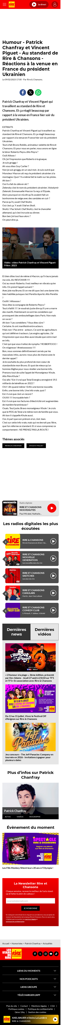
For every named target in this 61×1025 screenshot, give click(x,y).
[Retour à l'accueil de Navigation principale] (12, 4)
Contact (24, 1006)
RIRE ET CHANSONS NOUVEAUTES (30, 508)
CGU (52, 1006)
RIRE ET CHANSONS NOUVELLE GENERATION (33, 557)
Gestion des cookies (37, 1012)
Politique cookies (16, 1009)
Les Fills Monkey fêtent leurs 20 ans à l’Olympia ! (27, 867)
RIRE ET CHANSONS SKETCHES (33, 574)
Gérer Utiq (20, 1012)
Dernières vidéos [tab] (44, 632)
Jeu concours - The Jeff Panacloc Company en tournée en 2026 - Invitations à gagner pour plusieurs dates (29, 757)
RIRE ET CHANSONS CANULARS (33, 591)
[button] (30, 243)
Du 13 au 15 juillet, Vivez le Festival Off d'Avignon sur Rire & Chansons (25, 717)
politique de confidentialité (15, 921)
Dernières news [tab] (16, 632)
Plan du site (11, 1006)
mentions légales (30, 919)
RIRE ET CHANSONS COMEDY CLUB (33, 609)
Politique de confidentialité (40, 1009)
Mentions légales (39, 1006)
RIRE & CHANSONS (33, 539)
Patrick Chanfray (15, 811)
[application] (30, 243)
